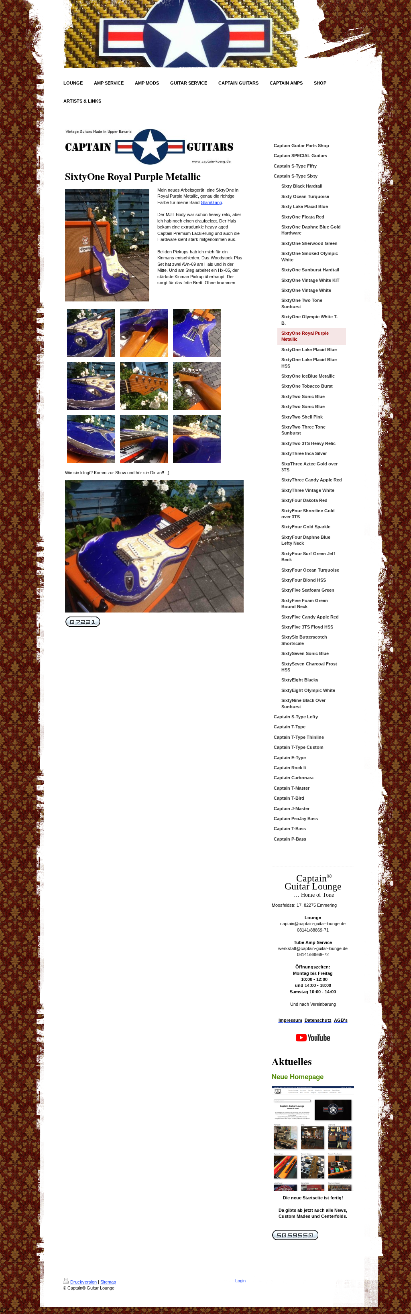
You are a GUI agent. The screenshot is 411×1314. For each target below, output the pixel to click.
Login (240, 1280)
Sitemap (108, 1282)
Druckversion (83, 1282)
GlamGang (211, 202)
